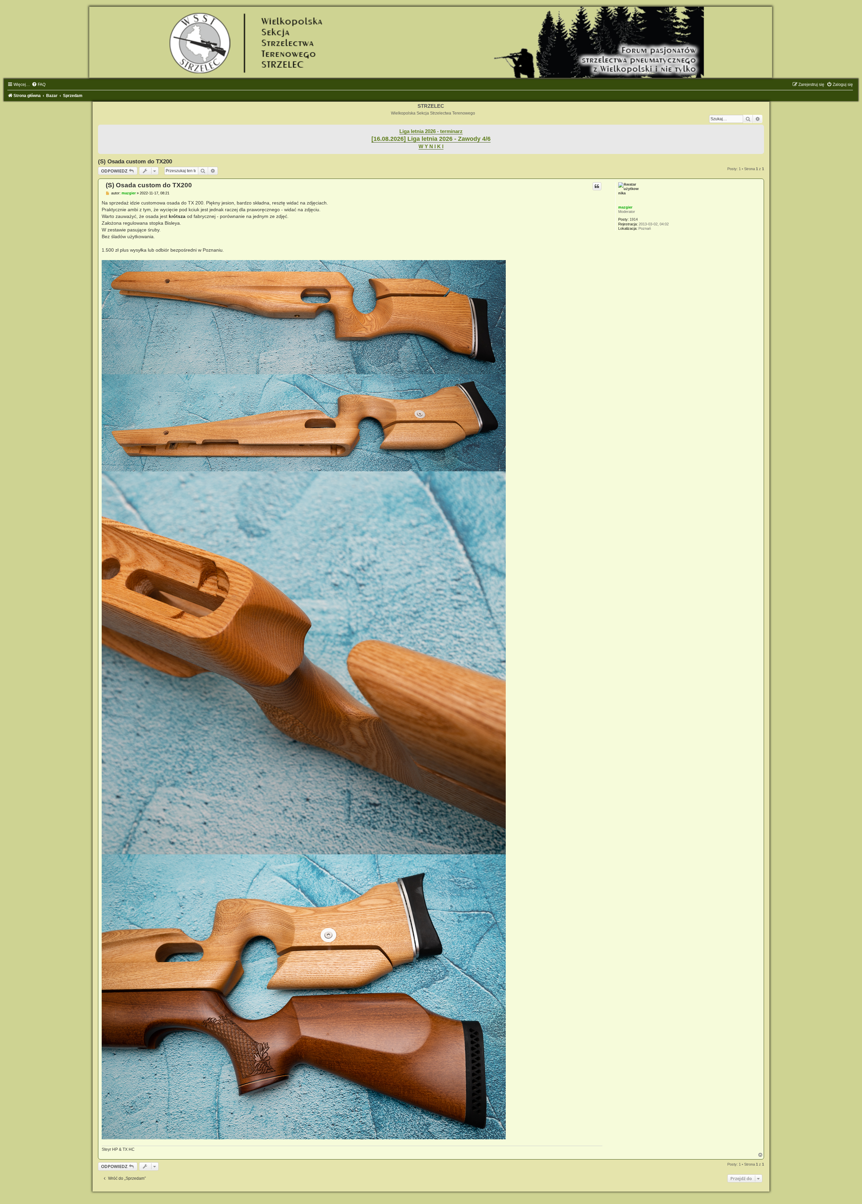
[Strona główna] (431, 42)
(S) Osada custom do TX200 (135, 161)
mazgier (625, 207)
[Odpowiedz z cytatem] (597, 186)
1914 (634, 219)
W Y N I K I (431, 146)
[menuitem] (38, 84)
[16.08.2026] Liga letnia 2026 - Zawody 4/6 (431, 138)
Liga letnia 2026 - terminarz (431, 131)
